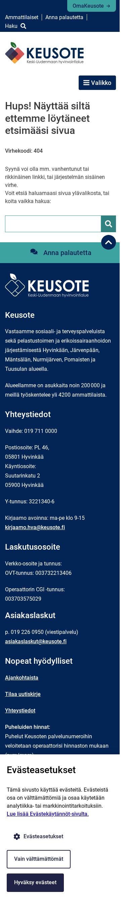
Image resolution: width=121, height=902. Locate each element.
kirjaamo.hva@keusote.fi (35, 527)
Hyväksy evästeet (35, 882)
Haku (11, 26)
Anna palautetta (64, 17)
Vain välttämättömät (38, 859)
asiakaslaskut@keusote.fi (36, 641)
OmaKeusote (88, 6)
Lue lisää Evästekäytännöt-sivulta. (48, 814)
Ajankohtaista (21, 677)
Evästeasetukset (43, 836)
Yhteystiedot (20, 710)
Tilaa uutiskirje (23, 694)
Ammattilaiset (21, 17)
